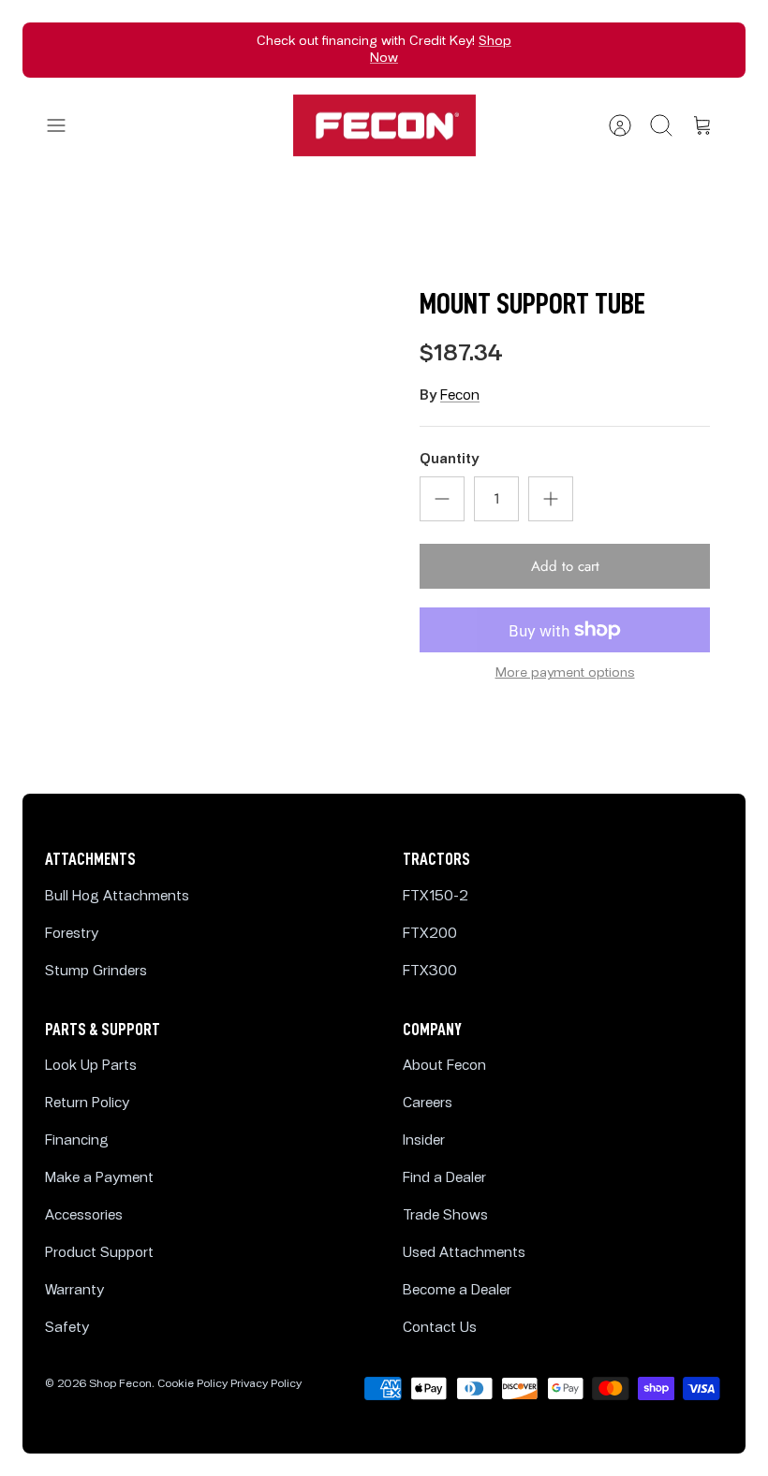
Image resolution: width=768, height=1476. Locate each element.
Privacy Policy (266, 1384)
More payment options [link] (565, 672)
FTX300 (430, 971)
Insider (424, 1140)
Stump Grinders (96, 971)
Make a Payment (99, 1178)
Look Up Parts (91, 1065)
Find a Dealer (444, 1178)
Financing (77, 1140)
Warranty (74, 1290)
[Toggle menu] (65, 125)
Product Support (99, 1253)
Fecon (460, 395)
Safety (67, 1328)
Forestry (71, 934)
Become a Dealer (457, 1290)
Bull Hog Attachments (117, 896)
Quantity (449, 459)
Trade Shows (445, 1215)
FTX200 (430, 934)
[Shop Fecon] (384, 126)
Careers (427, 1103)
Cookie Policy (192, 1384)
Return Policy (87, 1103)
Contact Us (440, 1328)
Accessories (84, 1215)
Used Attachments (464, 1253)
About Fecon (444, 1065)
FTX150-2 (435, 896)
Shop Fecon (120, 1384)
